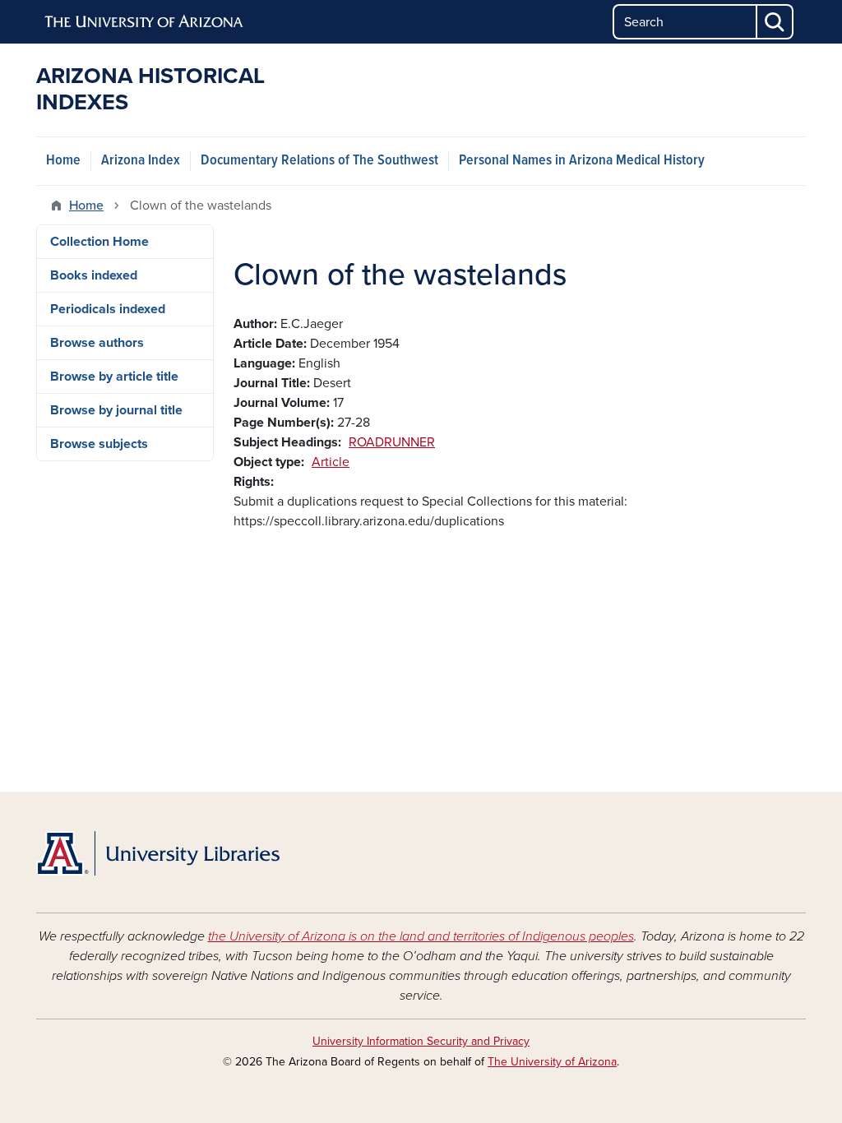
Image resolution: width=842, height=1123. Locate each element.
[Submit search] (775, 21)
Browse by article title (114, 376)
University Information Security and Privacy (421, 1041)
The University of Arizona (552, 1062)
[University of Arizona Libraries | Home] (158, 853)
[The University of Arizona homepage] (144, 22)
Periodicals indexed (107, 309)
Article (330, 462)
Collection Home (99, 241)
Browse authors (97, 343)
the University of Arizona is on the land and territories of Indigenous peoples (421, 936)
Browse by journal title (116, 410)
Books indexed (93, 275)
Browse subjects (99, 444)
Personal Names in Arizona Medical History (582, 160)
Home (63, 160)
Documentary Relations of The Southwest (319, 160)
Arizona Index (140, 160)
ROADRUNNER (392, 442)
